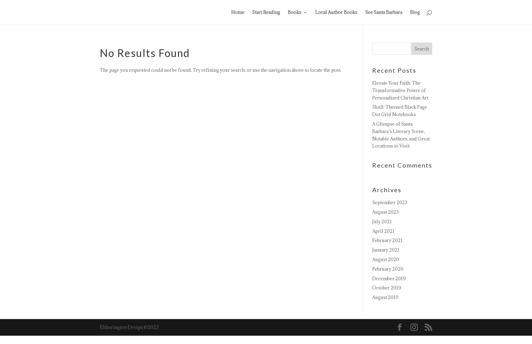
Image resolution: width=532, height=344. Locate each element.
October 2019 (386, 288)
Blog (415, 12)
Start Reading (266, 12)
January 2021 (386, 250)
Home (237, 12)
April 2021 (383, 231)
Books (294, 12)
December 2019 (389, 278)
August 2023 (385, 212)
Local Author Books (336, 12)
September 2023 (389, 202)
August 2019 (385, 297)
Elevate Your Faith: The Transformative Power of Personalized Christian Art (400, 90)
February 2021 (387, 240)
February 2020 (387, 269)
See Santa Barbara (383, 12)
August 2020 (385, 259)
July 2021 (382, 222)
